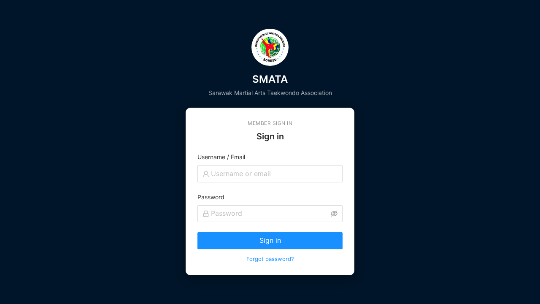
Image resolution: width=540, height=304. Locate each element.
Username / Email (221, 156)
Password (210, 197)
